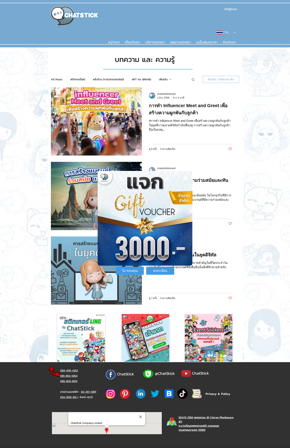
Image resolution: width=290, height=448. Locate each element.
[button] (130, 271)
